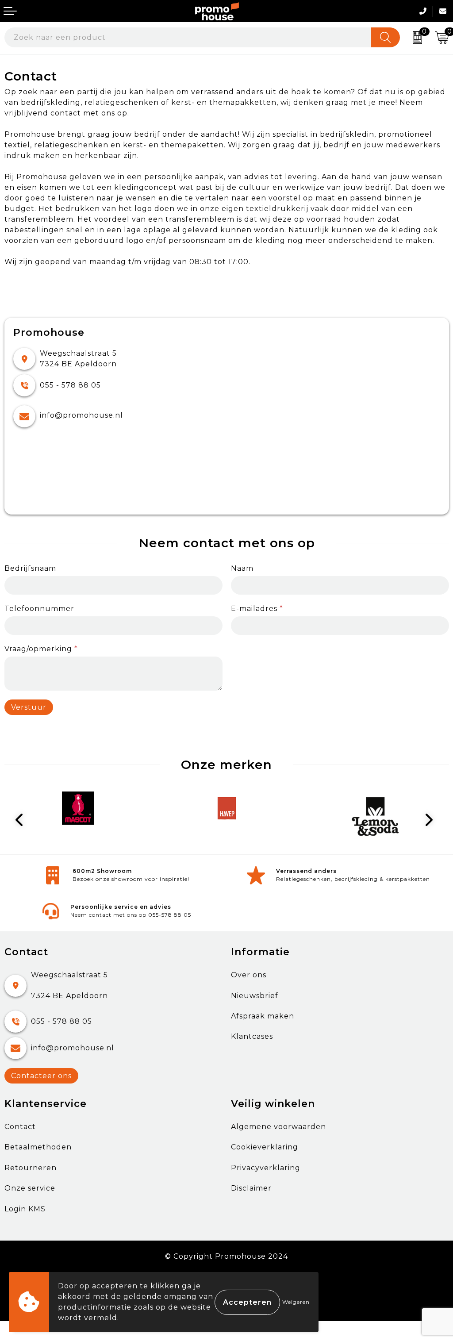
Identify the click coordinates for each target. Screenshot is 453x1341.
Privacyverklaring (265, 1168)
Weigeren (296, 1302)
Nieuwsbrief (254, 995)
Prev (22, 820)
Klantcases (252, 1036)
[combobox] (188, 37)
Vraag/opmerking (41, 649)
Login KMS (25, 1209)
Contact (20, 1126)
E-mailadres (257, 608)
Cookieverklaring (264, 1147)
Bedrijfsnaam (30, 568)
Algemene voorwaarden (278, 1126)
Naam (242, 568)
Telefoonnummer (39, 608)
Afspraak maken (262, 1016)
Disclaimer (251, 1188)
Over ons (248, 975)
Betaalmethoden (38, 1147)
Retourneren (30, 1168)
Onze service (29, 1188)
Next (431, 820)
